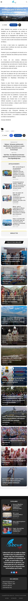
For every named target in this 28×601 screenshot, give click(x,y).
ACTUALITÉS (13, 598)
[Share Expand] (19, 24)
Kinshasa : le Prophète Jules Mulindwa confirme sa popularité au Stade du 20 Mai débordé (13, 441)
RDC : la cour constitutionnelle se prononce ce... (17, 515)
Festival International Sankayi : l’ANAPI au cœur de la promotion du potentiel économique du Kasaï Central (19, 185)
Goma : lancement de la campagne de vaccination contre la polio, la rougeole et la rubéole (14, 461)
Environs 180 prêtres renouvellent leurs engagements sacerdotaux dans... (18, 506)
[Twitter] (14, 572)
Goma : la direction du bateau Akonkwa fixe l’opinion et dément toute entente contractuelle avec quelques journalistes (14, 419)
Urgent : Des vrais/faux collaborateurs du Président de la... (18, 530)
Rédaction (10, 16)
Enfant (12, 131)
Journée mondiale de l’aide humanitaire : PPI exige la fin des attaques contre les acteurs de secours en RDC (12, 359)
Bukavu (7, 131)
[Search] (26, 2)
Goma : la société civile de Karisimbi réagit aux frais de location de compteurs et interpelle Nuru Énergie (19, 222)
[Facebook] (12, 572)
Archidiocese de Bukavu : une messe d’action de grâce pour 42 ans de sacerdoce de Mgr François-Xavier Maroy (13, 339)
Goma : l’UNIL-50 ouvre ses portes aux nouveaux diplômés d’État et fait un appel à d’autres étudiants (13, 380)
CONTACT (21, 598)
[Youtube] (16, 572)
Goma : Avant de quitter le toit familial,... (19, 522)
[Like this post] (11, 135)
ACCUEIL (7, 598)
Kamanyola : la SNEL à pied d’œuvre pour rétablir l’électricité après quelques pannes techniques (12, 481)
